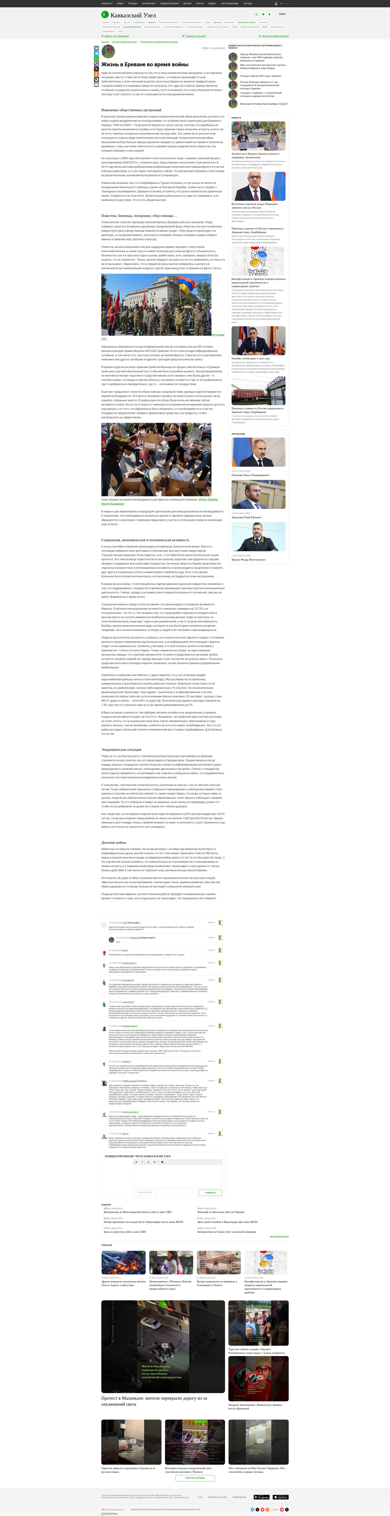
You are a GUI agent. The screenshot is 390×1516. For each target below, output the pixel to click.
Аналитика (148, 3)
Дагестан (218, 22)
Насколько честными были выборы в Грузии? (264, 103)
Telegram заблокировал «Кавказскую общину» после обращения (255, 1406)
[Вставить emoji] (162, 1162)
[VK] (96, 48)
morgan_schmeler (130, 1112)
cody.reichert (128, 980)
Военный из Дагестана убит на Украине (221, 1212)
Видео (212, 3)
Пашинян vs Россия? (195, 36)
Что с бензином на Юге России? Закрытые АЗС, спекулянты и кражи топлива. (257, 1470)
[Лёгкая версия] (276, 3)
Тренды (132, 3)
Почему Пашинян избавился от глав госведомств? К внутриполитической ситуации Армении (259, 85)
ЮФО (121, 31)
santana (126, 1062)
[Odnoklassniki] (96, 74)
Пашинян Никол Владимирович (250, 475)
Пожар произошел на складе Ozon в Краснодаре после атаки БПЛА (143, 1222)
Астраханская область (168, 22)
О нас (200, 1497)
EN (288, 4)
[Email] (96, 84)
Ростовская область (195, 27)
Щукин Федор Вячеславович (249, 559)
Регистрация (145, 1192)
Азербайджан (139, 22)
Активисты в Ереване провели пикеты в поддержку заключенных (255, 155)
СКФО (234, 27)
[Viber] (96, 64)
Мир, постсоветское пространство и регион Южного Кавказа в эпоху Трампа (263, 66)
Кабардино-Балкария (247, 22)
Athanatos (134, 938)
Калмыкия (263, 22)
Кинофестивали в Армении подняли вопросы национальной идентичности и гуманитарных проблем (258, 282)
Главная (105, 42)
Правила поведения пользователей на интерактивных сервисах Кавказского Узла (165, 1509)
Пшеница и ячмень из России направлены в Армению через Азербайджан (258, 410)
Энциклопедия (169, 3)
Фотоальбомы (229, 3)
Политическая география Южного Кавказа (159, 42)
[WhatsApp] (96, 58)
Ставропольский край (250, 27)
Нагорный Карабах (152, 27)
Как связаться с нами (217, 1497)
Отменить (210, 1193)
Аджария (116, 22)
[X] (96, 69)
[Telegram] (96, 53)
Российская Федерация (173, 27)
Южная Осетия (277, 27)
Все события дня (279, 1237)
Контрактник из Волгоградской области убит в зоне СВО (137, 1212)
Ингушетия (229, 22)
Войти (282, 14)
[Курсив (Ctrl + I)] (142, 1162)
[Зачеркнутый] (154, 1162)
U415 (125, 923)
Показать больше (195, 1478)
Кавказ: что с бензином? (116, 36)
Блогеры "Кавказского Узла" (124, 42)
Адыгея (127, 22)
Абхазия (105, 22)
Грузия (207, 22)
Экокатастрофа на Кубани (275, 36)
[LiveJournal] (96, 79)
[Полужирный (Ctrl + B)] (136, 1162)
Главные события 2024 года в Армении (260, 75)
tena (124, 950)
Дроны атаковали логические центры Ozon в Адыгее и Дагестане (123, 1283)
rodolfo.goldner (129, 963)
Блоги (200, 3)
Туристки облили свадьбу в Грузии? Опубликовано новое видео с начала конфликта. (256, 1351)
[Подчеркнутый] (148, 1162)
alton (125, 1134)
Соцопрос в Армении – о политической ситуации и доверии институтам (261, 94)
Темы (120, 3)
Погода (247, 3)
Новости (106, 3)
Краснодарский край (132, 27)
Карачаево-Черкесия (111, 27)
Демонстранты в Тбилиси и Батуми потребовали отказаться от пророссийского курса (170, 1284)
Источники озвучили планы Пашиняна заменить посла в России (255, 205)
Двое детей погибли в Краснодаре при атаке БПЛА (227, 1222)
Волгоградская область (191, 22)
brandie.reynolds (129, 1026)
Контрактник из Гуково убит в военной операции (226, 1231)
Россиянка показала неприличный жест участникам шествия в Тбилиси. (188, 1470)
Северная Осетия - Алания (218, 27)
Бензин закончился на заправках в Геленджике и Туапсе (217, 1283)
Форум (187, 3)
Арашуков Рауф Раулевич (247, 517)
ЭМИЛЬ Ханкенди (130, 1081)
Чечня (265, 27)
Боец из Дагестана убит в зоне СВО (125, 1231)
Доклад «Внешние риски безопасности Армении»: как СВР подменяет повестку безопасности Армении (261, 57)
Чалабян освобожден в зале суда (251, 358)
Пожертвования (239, 1497)
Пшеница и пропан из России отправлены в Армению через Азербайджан (258, 230)
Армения (152, 22)
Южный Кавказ (108, 31)
